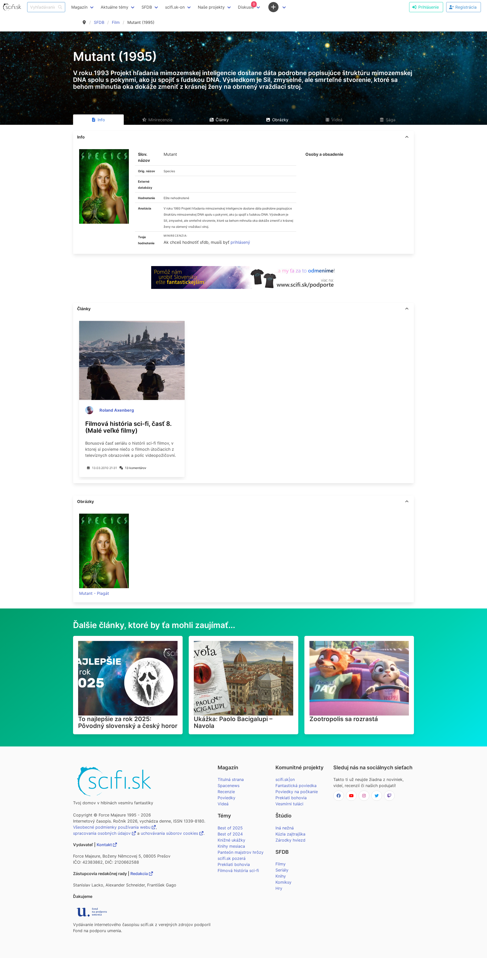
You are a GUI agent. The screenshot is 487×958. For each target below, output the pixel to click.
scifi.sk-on (175, 7)
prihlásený (240, 242)
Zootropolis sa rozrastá (343, 719)
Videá (223, 803)
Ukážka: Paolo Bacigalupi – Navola (233, 722)
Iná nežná (284, 827)
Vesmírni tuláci (289, 803)
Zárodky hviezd (290, 840)
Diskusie (246, 6)
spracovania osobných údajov (102, 833)
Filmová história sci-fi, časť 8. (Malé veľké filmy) (128, 427)
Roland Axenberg (116, 410)
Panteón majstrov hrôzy (241, 852)
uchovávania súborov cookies (170, 833)
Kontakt (105, 844)
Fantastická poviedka (296, 785)
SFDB (99, 22)
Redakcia (139, 873)
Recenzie (226, 791)
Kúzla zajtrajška (290, 834)
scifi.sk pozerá (232, 858)
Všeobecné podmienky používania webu (112, 827)
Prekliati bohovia (234, 864)
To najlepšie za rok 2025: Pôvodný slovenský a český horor (128, 722)
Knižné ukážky (231, 840)
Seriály (281, 870)
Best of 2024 (230, 834)
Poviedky (226, 797)
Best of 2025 (230, 827)
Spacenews (228, 785)
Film (116, 22)
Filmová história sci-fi (238, 870)
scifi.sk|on (285, 779)
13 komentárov (135, 468)
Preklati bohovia (291, 797)
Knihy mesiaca (231, 846)
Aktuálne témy (114, 7)
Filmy (280, 863)
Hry (278, 888)
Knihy (280, 876)
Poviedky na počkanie (296, 791)
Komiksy (283, 882)
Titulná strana (231, 779)
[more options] (407, 137)
